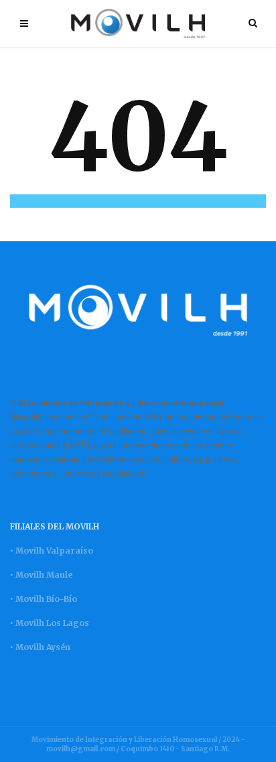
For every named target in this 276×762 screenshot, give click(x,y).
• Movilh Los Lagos (49, 623)
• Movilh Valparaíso (51, 551)
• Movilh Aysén (40, 647)
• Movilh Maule (41, 575)
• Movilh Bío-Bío (43, 599)
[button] (138, 201)
